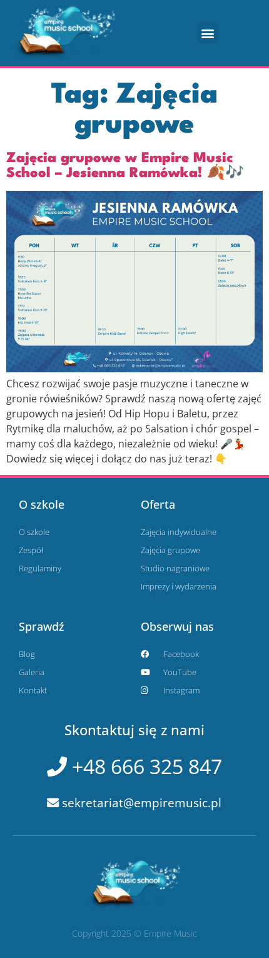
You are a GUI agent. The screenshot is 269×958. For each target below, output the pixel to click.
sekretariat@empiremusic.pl (140, 802)
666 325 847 (144, 766)
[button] (208, 33)
